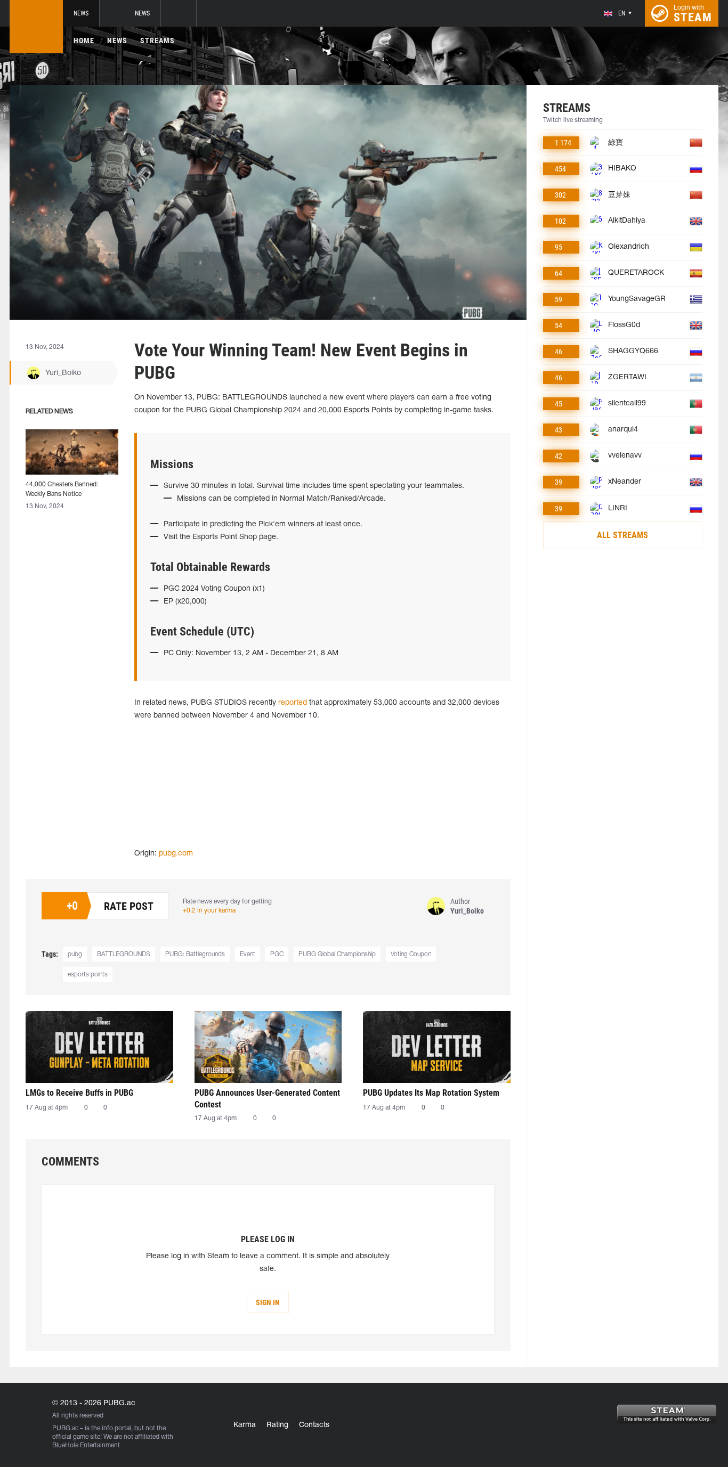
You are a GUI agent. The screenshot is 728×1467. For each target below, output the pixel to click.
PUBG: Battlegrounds (195, 954)
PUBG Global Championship (337, 954)
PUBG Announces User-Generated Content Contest (267, 1099)
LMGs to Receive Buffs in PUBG (79, 1093)
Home (84, 40)
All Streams (622, 535)
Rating (277, 1425)
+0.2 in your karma (209, 911)
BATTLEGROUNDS (123, 954)
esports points (88, 974)
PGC (277, 954)
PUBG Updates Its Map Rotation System (431, 1093)
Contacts (314, 1425)
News (81, 13)
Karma (244, 1425)
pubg (75, 954)
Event (247, 954)
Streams (157, 40)
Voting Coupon (411, 954)
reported (292, 702)
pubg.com (176, 853)
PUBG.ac (65, 1428)
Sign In (268, 1302)
